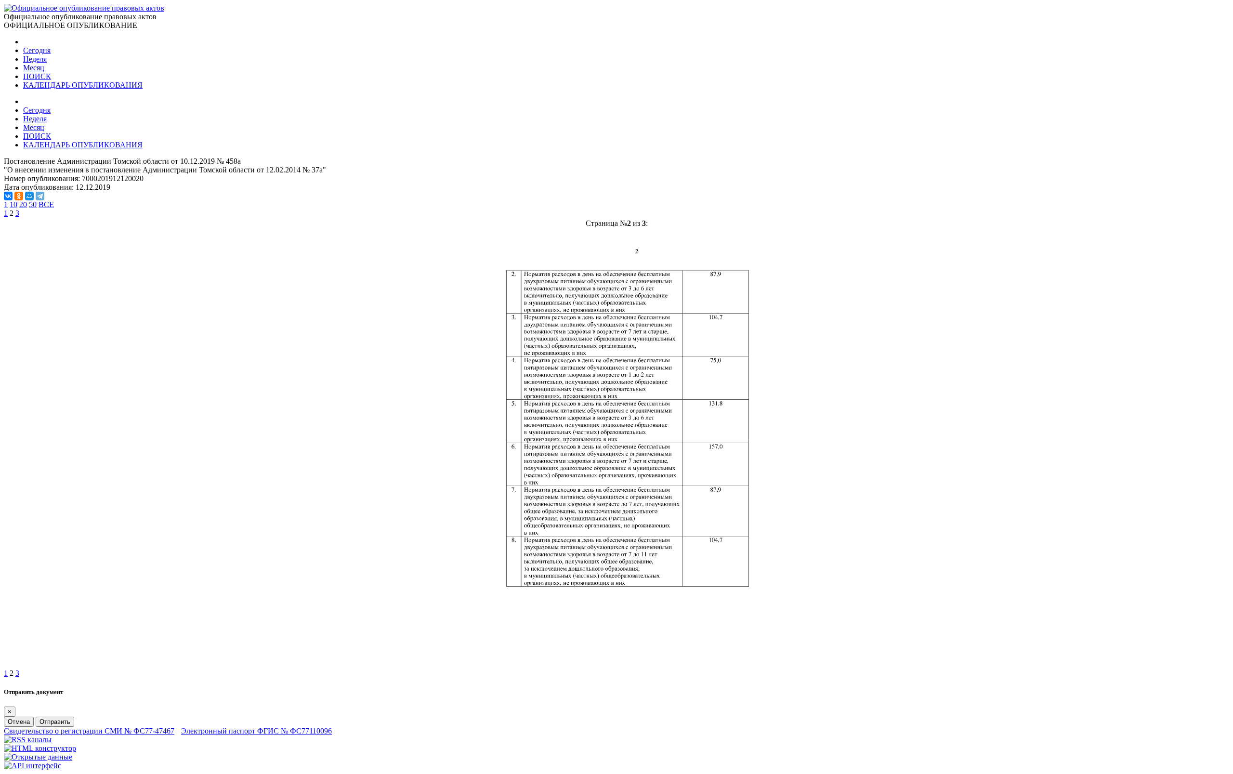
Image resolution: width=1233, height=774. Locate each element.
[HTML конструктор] (40, 748)
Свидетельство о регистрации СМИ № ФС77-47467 (89, 731)
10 (13, 204)
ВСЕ (46, 204)
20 (23, 204)
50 (33, 204)
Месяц (33, 68)
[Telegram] (40, 196)
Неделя (35, 59)
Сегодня (37, 50)
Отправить (54, 721)
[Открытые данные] (38, 757)
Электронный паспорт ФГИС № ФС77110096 (256, 731)
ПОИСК (37, 76)
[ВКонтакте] (8, 196)
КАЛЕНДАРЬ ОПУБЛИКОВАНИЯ (83, 85)
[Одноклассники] (18, 196)
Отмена (19, 721)
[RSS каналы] (28, 739)
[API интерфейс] (32, 765)
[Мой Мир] (29, 196)
